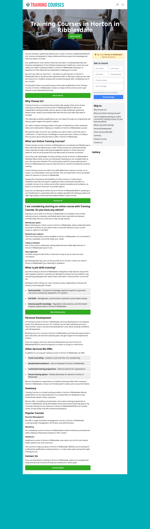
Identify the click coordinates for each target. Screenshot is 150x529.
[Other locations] (117, 4)
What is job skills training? (104, 125)
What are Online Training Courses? (107, 113)
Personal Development (102, 128)
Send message (108, 97)
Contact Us (57, 201)
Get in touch (75, 36)
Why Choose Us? (100, 110)
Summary (97, 135)
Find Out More (58, 468)
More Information (58, 312)
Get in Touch (58, 95)
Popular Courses (100, 139)
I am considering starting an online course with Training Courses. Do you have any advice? (108, 119)
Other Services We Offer (103, 132)
